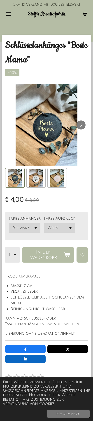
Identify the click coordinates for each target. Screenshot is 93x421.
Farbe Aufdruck (59, 218)
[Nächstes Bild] (81, 124)
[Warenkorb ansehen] (85, 14)
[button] (15, 178)
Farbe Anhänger (24, 218)
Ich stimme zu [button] (68, 414)
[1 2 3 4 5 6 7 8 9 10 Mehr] (12, 255)
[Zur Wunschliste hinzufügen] (82, 255)
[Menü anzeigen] (8, 14)
